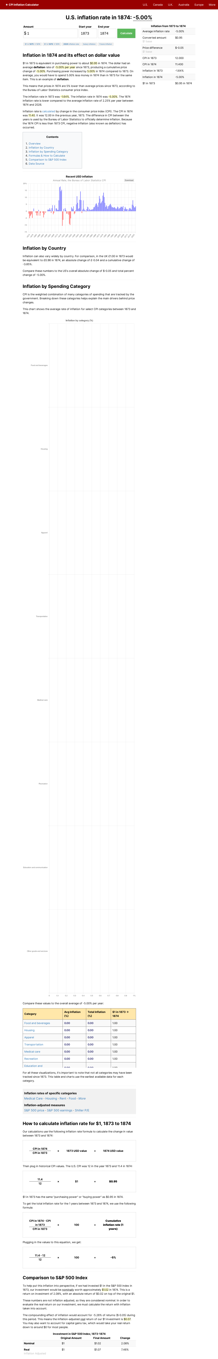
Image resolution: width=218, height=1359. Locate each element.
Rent (63, 1098)
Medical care (32, 1051)
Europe (199, 4)
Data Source (36, 163)
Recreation (31, 1058)
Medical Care (33, 1098)
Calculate (126, 33)
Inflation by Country (41, 147)
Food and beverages (37, 1023)
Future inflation (106, 44)
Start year (85, 26)
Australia (183, 4)
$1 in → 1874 (32, 44)
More (212, 4)
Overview (35, 143)
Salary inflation (89, 44)
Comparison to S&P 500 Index (48, 159)
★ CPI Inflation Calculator (22, 4)
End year (103, 26)
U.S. (145, 4)
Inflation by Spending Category (48, 151)
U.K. (170, 4)
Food (72, 1098)
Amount (28, 26)
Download (129, 180)
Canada (158, 4)
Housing (29, 1030)
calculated (48, 111)
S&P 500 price (34, 1110)
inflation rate (71, 44)
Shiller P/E (82, 1110)
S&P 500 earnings (59, 1110)
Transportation (33, 1044)
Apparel (29, 1037)
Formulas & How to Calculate (47, 155)
